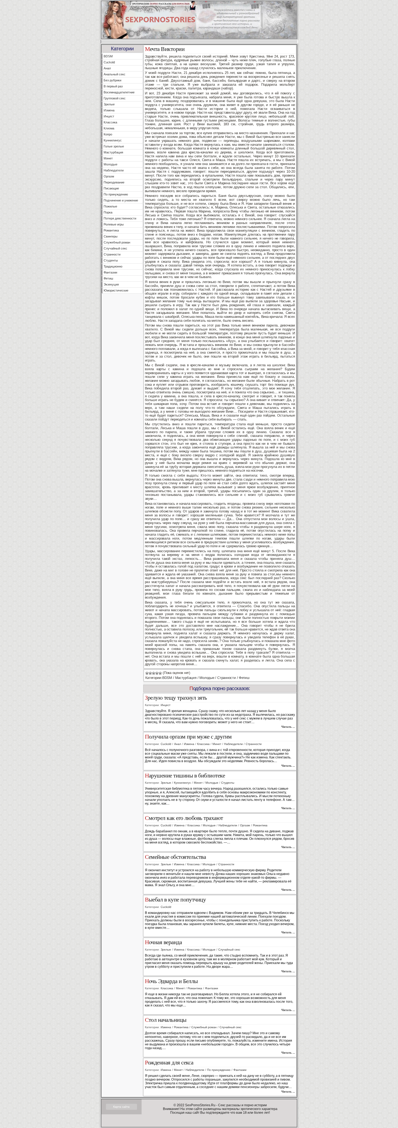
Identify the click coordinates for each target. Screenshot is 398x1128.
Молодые (110, 164)
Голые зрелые (114, 146)
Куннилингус (113, 140)
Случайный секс (115, 248)
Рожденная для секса (169, 1063)
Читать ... (288, 726)
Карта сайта (121, 1106)
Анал (107, 68)
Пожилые (110, 206)
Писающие (111, 188)
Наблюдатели (114, 170)
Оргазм (109, 176)
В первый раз (113, 86)
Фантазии (110, 272)
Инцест (109, 116)
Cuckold (109, 62)
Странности (112, 254)
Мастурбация (113, 152)
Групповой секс (115, 98)
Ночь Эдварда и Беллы (171, 981)
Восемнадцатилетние (119, 92)
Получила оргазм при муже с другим (188, 737)
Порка (108, 212)
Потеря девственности (120, 218)
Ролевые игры (114, 224)
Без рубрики (112, 80)
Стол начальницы (166, 1020)
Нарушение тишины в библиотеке (185, 776)
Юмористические (116, 290)
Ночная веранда (163, 942)
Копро (108, 134)
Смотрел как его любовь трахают (184, 818)
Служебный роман (117, 242)
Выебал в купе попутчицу (175, 900)
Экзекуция (111, 284)
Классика (110, 122)
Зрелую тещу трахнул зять (176, 698)
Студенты (111, 260)
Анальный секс (114, 74)
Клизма (109, 128)
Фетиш (108, 278)
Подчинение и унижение (121, 200)
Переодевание (114, 182)
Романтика (111, 230)
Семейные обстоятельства (175, 857)
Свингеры (111, 236)
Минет (108, 158)
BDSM (108, 56)
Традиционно (113, 266)
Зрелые (109, 104)
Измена (109, 110)
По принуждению (116, 194)
